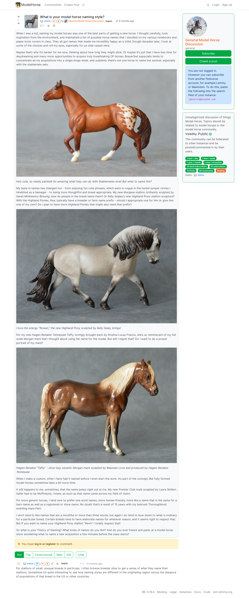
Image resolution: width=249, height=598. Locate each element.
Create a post (208, 61)
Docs (197, 592)
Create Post (71, 4)
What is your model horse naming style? (72, 17)
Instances (185, 592)
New (59, 554)
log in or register (45, 544)
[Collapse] (19, 563)
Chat (81, 554)
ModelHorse (31, 5)
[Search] (208, 4)
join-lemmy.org (222, 592)
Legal (173, 592)
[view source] (54, 26)
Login (215, 4)
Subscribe (208, 53)
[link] (48, 26)
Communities (53, 4)
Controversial (43, 554)
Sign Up (227, 4)
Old (69, 554)
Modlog (221, 170)
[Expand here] (31, 21)
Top (28, 554)
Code (206, 592)
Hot (19, 554)
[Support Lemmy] (83, 4)
